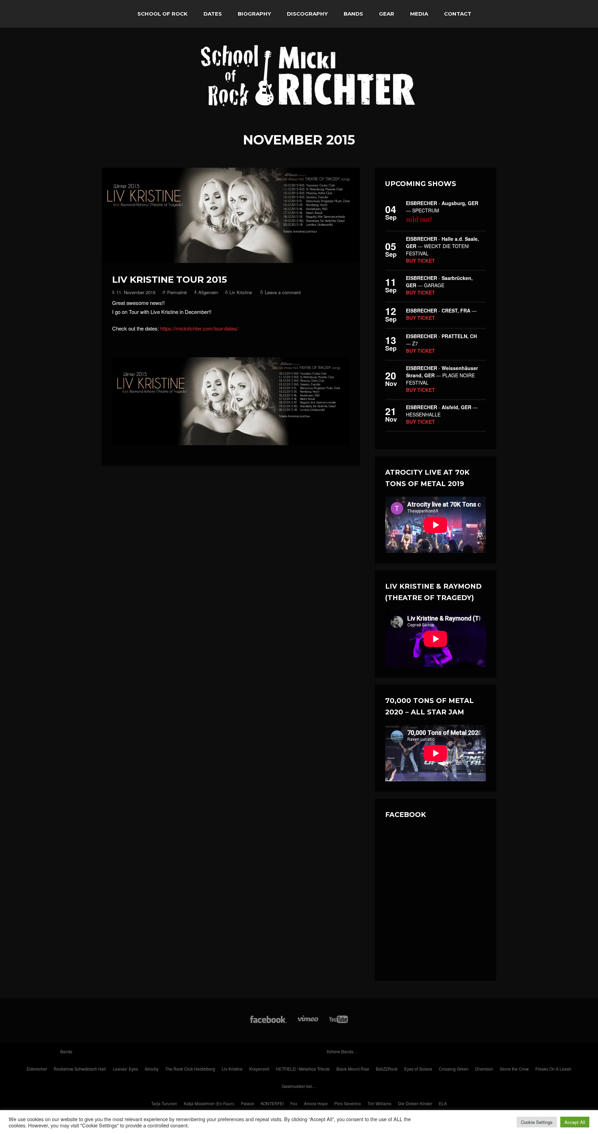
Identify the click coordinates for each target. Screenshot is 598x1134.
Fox (293, 1103)
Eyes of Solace (418, 1069)
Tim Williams (379, 1103)
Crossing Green (454, 1069)
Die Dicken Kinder (415, 1103)
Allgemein (208, 292)
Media (419, 13)
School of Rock (162, 13)
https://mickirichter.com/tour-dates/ (199, 328)
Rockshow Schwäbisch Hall (80, 1069)
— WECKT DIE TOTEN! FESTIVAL (442, 246)
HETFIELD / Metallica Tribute (303, 1069)
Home (115, 14)
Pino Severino (347, 1103)
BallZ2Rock (387, 1069)
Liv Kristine (240, 292)
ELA (443, 1103)
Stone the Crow (514, 1069)
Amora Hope (316, 1103)
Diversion (484, 1069)
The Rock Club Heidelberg (190, 1069)
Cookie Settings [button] (537, 1122)
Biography (254, 13)
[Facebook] (268, 1022)
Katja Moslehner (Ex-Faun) (209, 1103)
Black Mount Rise (352, 1069)
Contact (457, 13)
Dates (212, 13)
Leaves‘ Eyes (125, 1069)
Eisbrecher (37, 1069)
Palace (247, 1103)
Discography (307, 13)
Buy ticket (420, 260)
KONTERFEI (272, 1103)
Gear (386, 13)
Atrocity (151, 1069)
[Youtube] (339, 1022)
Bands (353, 13)
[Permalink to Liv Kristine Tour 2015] (231, 215)
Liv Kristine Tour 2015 (169, 279)
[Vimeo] (308, 1022)
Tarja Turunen (164, 1103)
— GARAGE (439, 281)
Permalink (177, 292)
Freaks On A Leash (553, 1069)
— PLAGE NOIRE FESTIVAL (442, 375)
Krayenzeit (259, 1069)
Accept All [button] (574, 1122)
